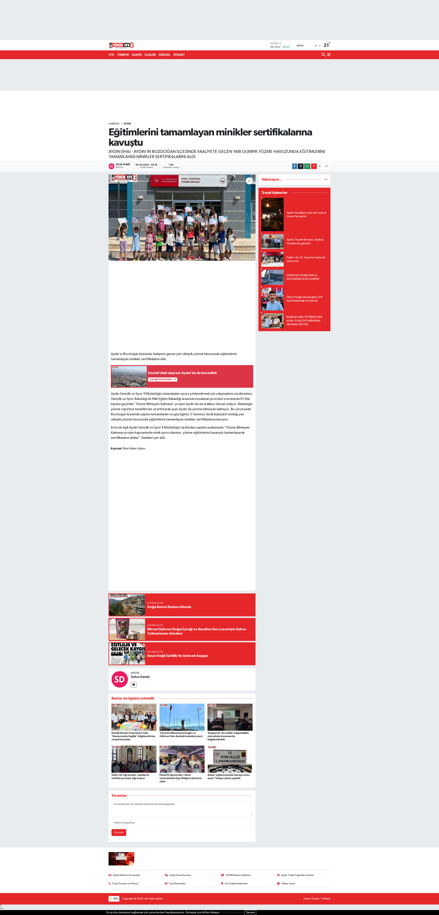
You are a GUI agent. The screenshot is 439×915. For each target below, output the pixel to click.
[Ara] (324, 55)
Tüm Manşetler (177, 883)
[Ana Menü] (328, 55)
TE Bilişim (325, 898)
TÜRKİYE (123, 54)
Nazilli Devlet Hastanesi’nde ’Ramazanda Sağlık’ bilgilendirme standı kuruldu (133, 736)
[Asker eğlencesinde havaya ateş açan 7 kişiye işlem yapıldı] (230, 759)
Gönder (119, 832)
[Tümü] (326, 179)
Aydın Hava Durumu (180, 875)
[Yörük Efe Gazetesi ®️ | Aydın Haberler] (121, 45)
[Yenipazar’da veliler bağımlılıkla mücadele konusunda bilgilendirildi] (230, 717)
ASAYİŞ (137, 54)
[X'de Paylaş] (301, 166)
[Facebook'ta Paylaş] (294, 166)
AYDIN (127, 124)
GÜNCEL (164, 54)
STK (111, 54)
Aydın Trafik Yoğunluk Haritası (297, 875)
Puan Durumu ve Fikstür (125, 883)
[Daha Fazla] (314, 166)
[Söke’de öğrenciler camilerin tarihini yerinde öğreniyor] (134, 759)
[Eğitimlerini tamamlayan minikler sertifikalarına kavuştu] (182, 217)
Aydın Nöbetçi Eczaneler (126, 875)
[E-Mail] (134, 685)
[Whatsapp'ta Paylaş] (307, 166)
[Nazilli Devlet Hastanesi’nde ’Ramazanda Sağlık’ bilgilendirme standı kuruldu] (134, 717)
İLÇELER (150, 54)
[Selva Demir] (119, 679)
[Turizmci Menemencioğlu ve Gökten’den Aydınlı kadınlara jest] (182, 717)
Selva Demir (140, 677)
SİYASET (179, 54)
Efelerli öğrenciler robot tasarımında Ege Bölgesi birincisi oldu (180, 778)
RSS (115, 898)
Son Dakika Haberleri (236, 883)
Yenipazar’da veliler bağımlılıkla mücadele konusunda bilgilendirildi (228, 736)
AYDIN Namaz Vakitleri (238, 875)
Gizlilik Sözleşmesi (232, 912)
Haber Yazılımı (311, 898)
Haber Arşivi (288, 883)
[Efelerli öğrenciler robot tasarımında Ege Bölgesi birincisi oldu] (182, 759)
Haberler (114, 124)
